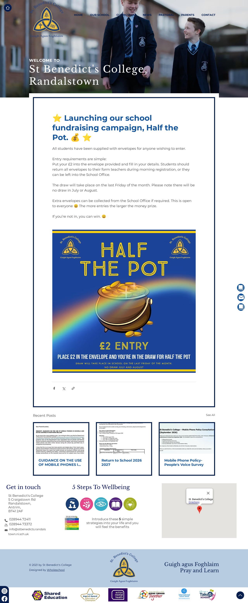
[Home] (8, 8)
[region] (230, 288)
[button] (99, 15)
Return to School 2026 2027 (122, 462)
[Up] (240, 595)
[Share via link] (73, 388)
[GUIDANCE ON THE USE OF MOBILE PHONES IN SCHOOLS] (61, 438)
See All (210, 415)
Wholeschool (56, 570)
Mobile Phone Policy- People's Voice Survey (184, 462)
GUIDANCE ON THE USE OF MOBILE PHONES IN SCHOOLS (60, 462)
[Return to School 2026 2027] (124, 438)
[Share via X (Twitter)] (63, 388)
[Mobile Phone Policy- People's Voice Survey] (187, 438)
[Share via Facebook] (54, 388)
